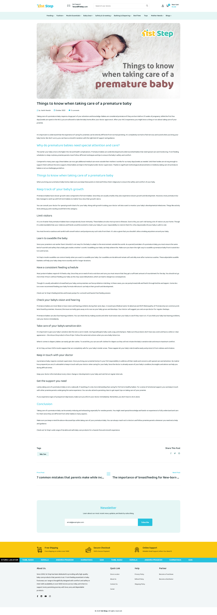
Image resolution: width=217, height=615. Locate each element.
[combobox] (121, 5)
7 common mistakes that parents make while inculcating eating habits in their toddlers (95, 477)
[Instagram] (50, 596)
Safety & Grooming (103, 15)
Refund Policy (139, 579)
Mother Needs (156, 15)
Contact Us (114, 584)
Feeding (50, 15)
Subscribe (145, 522)
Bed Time (137, 15)
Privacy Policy (139, 574)
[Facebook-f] (37, 596)
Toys (146, 15)
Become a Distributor (166, 579)
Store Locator (115, 574)
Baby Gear (87, 15)
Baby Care (43, 454)
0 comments (75, 110)
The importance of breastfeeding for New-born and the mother (155, 477)
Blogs (168, 15)
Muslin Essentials (73, 15)
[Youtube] (45, 596)
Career (112, 589)
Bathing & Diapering (122, 15)
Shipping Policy (140, 584)
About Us (113, 579)
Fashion (60, 15)
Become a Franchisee (166, 574)
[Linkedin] (41, 596)
